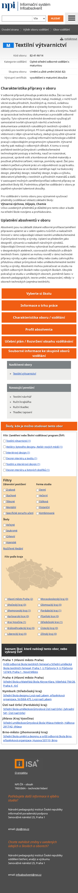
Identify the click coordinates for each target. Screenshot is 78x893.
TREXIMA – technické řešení (31, 788)
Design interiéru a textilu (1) (21, 458)
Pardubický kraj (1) (51, 610)
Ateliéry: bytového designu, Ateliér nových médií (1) (34, 446)
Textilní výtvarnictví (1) (18, 440)
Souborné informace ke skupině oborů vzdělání (39, 353)
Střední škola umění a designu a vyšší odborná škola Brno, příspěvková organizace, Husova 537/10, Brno (37, 738)
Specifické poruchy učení (19, 513)
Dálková (43, 501)
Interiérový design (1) (18, 452)
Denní (42, 489)
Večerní (43, 495)
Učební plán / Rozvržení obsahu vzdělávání (39, 341)
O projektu (21, 773)
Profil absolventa (39, 329)
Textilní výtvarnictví (24, 373)
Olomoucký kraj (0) (51, 604)
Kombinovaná (46, 513)
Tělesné (10, 501)
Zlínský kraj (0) (49, 633)
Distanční (44, 507)
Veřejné (10, 524)
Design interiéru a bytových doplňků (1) (28, 469)
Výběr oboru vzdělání (36, 29)
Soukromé (11, 530)
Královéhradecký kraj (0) (21, 628)
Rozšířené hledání (13, 548)
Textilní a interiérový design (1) (23, 464)
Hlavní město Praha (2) (20, 598)
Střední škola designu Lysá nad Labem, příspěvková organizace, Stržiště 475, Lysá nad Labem (34, 697)
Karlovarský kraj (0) (18, 616)
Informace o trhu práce (39, 305)
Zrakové (10, 489)
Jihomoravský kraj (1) (19, 610)
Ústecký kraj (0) (49, 628)
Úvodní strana (10, 29)
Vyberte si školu (39, 293)
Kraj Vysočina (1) (17, 622)
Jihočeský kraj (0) (17, 604)
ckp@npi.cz (22, 829)
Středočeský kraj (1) (52, 622)
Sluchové (11, 495)
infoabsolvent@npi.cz (28, 874)
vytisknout (70, 38)
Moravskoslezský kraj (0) (54, 598)
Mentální (11, 507)
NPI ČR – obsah (24, 784)
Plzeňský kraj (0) (50, 616)
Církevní (10, 536)
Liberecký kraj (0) (17, 633)
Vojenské (11, 542)
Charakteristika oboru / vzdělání (39, 317)
